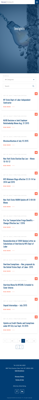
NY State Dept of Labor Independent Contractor (16, 101)
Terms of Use (19, 380)
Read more (7, 107)
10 (12, 341)
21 (34, 341)
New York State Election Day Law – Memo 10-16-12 (19, 160)
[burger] (37, 2)
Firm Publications (20, 95)
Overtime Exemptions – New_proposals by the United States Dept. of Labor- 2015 (19, 265)
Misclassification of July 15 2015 (15, 140)
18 (19, 341)
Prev (18, 347)
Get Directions (19, 371)
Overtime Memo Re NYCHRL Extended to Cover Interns (18, 286)
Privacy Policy (19, 376)
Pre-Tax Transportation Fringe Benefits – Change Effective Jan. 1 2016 (18, 221)
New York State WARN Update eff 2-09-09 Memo (19, 201)
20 (27, 341)
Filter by (6, 76)
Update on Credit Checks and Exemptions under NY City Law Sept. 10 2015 (18, 324)
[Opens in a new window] (17, 391)
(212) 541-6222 (20, 365)
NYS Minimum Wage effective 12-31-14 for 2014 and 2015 (19, 180)
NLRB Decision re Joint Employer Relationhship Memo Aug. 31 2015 (16, 122)
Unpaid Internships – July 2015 (15, 305)
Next (21, 347)
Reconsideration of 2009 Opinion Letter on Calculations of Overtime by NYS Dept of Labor (19, 243)
